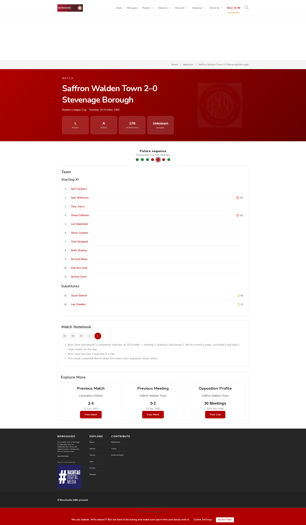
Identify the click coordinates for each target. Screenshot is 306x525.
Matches (188, 64)
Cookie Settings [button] (202, 519)
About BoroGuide (63, 456)
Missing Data (115, 442)
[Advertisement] (153, 36)
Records (179, 7)
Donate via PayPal (117, 455)
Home (174, 64)
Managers (132, 7)
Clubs (119, 7)
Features (196, 7)
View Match (90, 414)
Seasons (162, 7)
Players (146, 7)
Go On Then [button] (225, 519)
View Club (215, 414)
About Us (214, 7)
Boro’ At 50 (233, 7)
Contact (114, 448)
